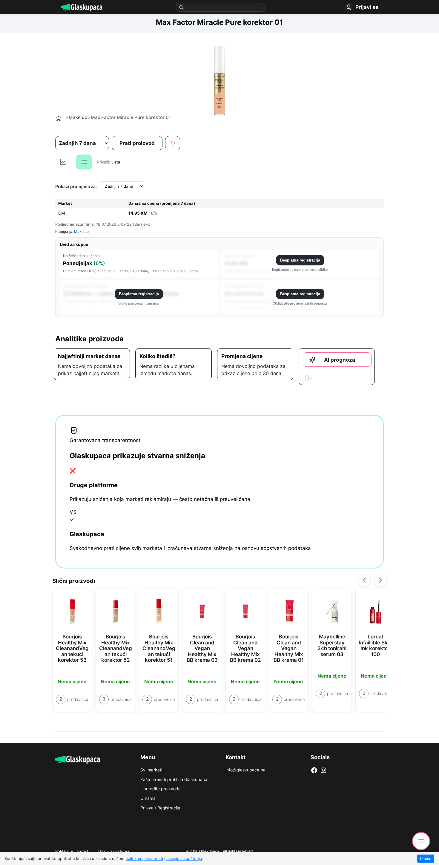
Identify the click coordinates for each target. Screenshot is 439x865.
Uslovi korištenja (113, 851)
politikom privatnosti (144, 858)
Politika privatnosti (72, 851)
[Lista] (84, 162)
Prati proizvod (137, 143)
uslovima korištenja (184, 858)
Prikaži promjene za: (76, 186)
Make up (78, 117)
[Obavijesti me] (172, 143)
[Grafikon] (63, 162)
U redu (425, 858)
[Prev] (364, 580)
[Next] (380, 580)
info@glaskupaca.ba (245, 769)
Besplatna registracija (300, 260)
